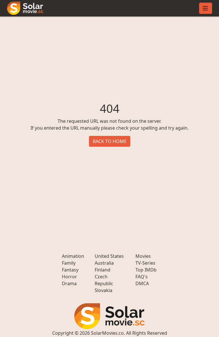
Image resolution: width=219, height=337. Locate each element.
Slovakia (103, 290)
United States (109, 256)
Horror (69, 276)
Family (69, 263)
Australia (104, 263)
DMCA (142, 283)
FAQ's (141, 276)
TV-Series (145, 263)
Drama (69, 283)
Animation (73, 256)
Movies (143, 256)
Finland (102, 270)
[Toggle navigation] (205, 8)
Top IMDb (146, 270)
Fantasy (70, 270)
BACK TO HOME (110, 141)
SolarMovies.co (107, 333)
